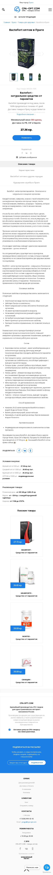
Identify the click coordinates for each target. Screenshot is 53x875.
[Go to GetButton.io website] (47, 872)
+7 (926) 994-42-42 (26, 819)
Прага (31, 2)
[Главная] (27, 9)
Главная (7, 22)
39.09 (18, 628)
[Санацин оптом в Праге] (26, 662)
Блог (26, 802)
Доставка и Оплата (27, 786)
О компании (26, 789)
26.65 (18, 585)
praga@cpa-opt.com (29, 822)
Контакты (26, 792)
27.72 (18, 541)
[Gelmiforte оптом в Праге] (26, 576)
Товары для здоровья (26, 22)
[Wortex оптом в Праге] (26, 619)
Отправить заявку (26, 806)
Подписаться (37, 763)
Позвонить (26, 137)
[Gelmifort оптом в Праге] (26, 532)
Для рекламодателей (26, 783)
